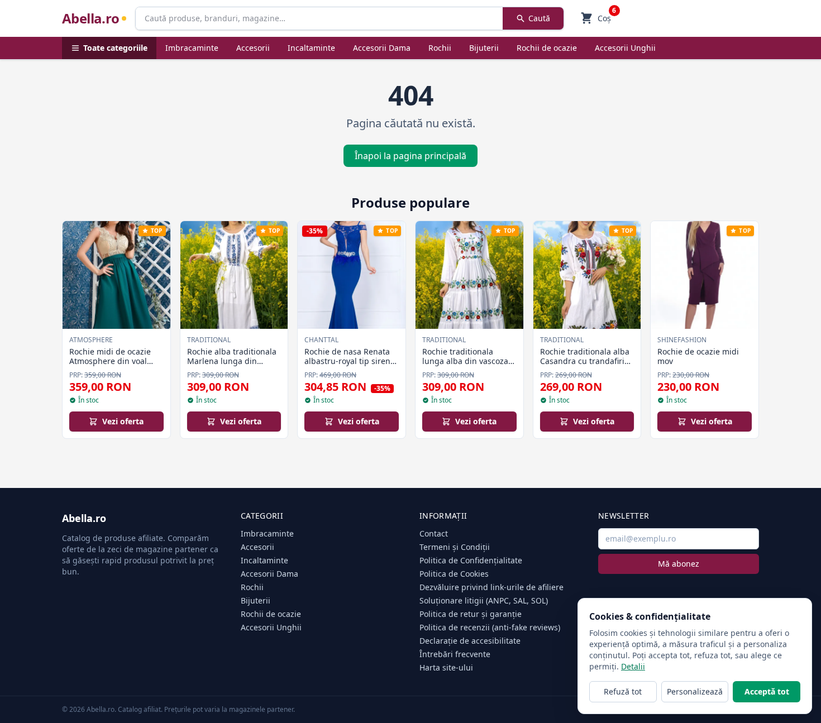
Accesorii (253, 47)
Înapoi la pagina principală (410, 156)
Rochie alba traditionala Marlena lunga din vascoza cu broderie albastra (231, 366)
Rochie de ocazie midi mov (698, 356)
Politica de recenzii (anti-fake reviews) (489, 627)
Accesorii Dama (381, 47)
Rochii (439, 47)
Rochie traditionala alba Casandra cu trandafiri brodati (584, 361)
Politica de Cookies (454, 573)
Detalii (633, 666)
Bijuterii (484, 47)
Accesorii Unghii (625, 47)
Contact (433, 533)
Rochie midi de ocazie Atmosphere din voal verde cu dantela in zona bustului (115, 366)
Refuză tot (623, 691)
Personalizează (695, 691)
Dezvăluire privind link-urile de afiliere (491, 587)
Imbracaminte (191, 47)
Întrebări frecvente (454, 654)
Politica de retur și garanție (470, 614)
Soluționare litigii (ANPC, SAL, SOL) (483, 600)
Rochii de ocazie (547, 47)
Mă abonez (678, 563)
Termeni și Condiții (454, 547)
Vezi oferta (123, 421)
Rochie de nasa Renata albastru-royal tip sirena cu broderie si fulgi (349, 361)
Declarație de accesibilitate (470, 640)
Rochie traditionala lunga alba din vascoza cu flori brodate (465, 361)
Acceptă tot (766, 691)
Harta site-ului (446, 667)
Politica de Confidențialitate (470, 560)
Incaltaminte (311, 47)
